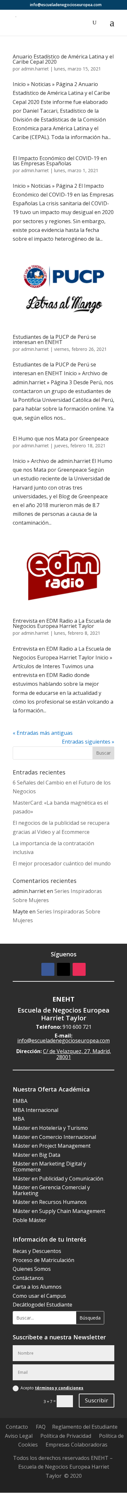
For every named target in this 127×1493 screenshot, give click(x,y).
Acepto (52, 1388)
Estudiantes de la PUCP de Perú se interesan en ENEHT (54, 339)
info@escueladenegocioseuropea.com (63, 1040)
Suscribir (96, 1400)
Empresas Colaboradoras (76, 1444)
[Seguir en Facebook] (47, 969)
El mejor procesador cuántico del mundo (62, 863)
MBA (18, 1118)
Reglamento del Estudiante (85, 1426)
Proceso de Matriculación (43, 1260)
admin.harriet (35, 69)
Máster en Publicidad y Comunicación (58, 1178)
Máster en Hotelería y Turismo (50, 1127)
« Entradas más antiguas (43, 732)
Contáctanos (28, 1278)
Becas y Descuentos (37, 1251)
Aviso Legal (19, 1435)
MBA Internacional (35, 1110)
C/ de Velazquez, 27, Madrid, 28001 (77, 1054)
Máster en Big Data (36, 1154)
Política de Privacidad (65, 1435)
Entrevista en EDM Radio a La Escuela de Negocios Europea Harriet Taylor (62, 623)
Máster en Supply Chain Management (59, 1211)
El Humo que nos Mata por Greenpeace (61, 438)
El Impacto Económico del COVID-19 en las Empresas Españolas (60, 161)
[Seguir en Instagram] (79, 969)
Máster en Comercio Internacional (54, 1137)
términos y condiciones (59, 1388)
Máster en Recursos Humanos (50, 1202)
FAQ (41, 1426)
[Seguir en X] (63, 969)
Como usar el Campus (39, 1295)
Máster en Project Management (52, 1145)
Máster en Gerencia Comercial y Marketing (51, 1190)
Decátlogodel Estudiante (42, 1304)
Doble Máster (29, 1220)
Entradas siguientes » (88, 741)
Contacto (17, 1426)
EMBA (20, 1100)
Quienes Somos (32, 1268)
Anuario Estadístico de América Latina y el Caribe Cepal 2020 (63, 59)
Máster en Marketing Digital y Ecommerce (49, 1166)
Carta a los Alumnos (37, 1286)
